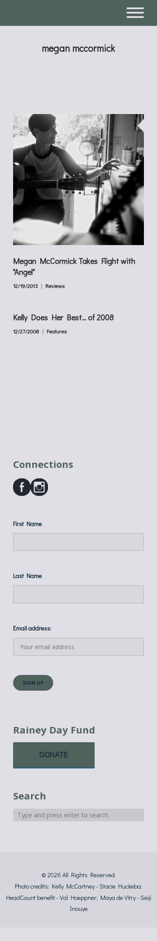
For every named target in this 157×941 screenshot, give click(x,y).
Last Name (27, 575)
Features (57, 331)
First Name (27, 523)
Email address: (32, 628)
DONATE (53, 754)
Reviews (55, 285)
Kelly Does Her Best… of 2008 (63, 317)
